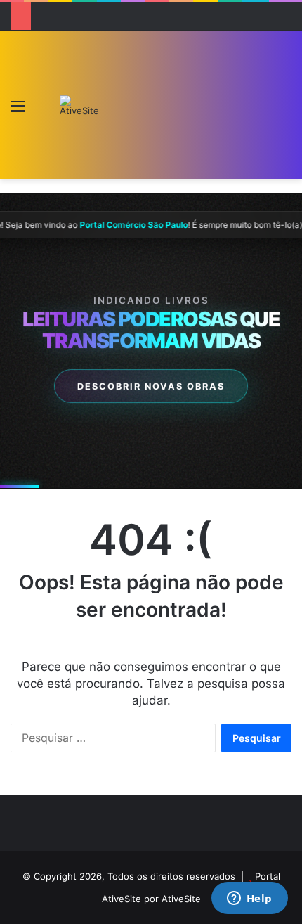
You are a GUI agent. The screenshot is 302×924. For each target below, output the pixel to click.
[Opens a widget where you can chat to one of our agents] (249, 899)
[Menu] (18, 111)
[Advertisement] (183, 108)
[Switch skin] (42, 111)
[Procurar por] (284, 111)
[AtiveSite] (79, 105)
